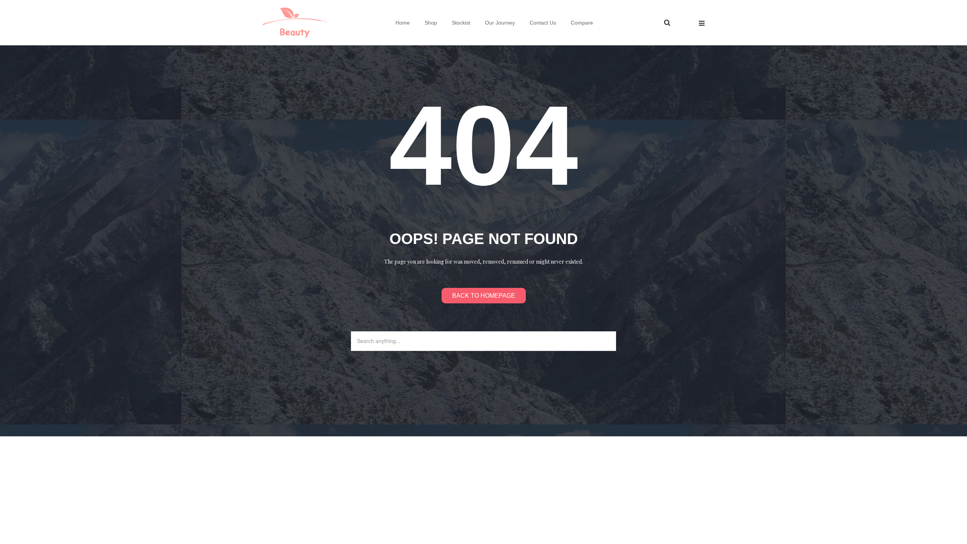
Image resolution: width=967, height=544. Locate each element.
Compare (582, 23)
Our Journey (500, 23)
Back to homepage (483, 295)
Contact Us (543, 23)
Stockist (461, 23)
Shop (431, 23)
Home (402, 23)
